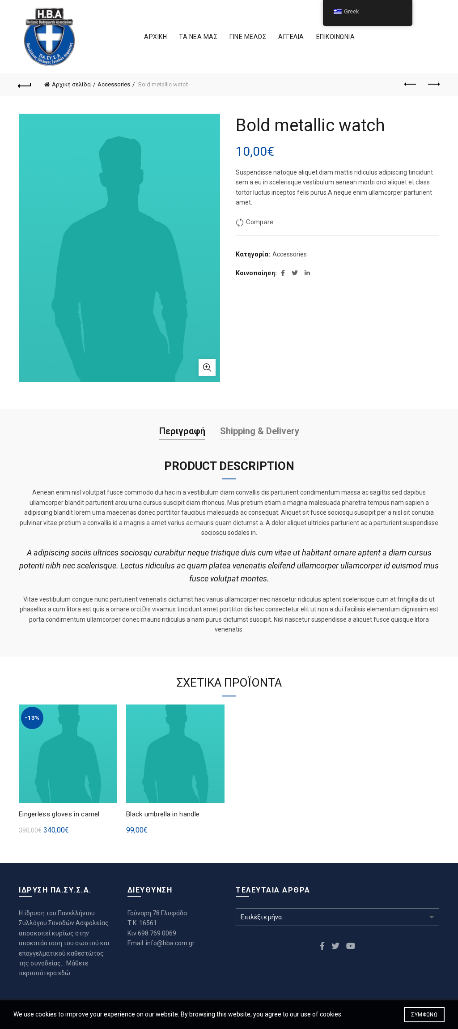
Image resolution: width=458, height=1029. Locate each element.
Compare (259, 222)
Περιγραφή (182, 431)
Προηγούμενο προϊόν (410, 85)
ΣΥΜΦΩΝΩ (424, 1015)
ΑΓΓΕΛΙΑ (291, 36)
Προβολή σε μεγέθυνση (207, 367)
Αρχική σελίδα (71, 84)
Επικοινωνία (335, 36)
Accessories (114, 84)
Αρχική (155, 36)
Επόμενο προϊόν (433, 85)
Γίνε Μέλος (247, 36)
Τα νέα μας (198, 36)
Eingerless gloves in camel (59, 814)
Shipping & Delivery (259, 431)
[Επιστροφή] (25, 85)
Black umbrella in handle (162, 814)
